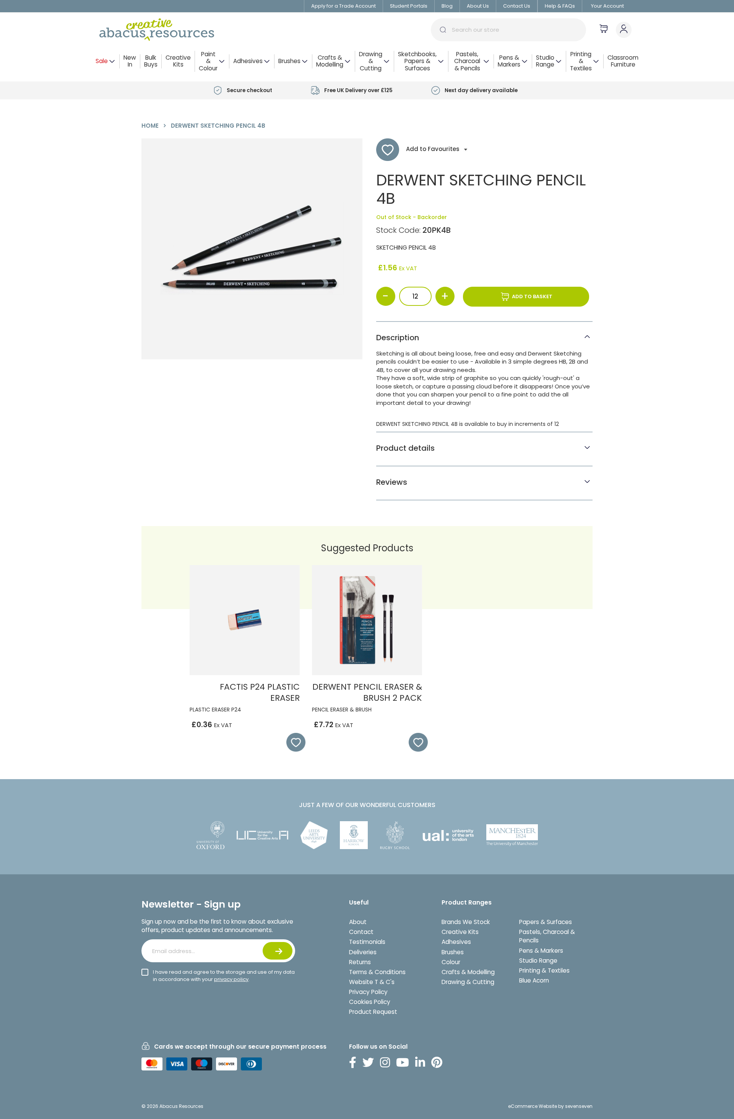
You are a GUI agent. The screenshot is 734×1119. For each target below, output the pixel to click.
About (358, 922)
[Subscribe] (277, 951)
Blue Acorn (534, 980)
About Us (478, 6)
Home (150, 126)
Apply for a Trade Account (343, 6)
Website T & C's (372, 982)
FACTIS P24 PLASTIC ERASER (260, 692)
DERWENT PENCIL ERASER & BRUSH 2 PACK (367, 692)
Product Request (373, 1012)
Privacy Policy (368, 992)
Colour (451, 962)
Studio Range (538, 961)
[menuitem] (105, 61)
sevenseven (579, 1106)
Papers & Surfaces (545, 922)
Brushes (453, 952)
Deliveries (363, 952)
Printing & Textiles (544, 970)
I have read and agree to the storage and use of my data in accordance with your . (224, 975)
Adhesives (456, 942)
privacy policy (231, 979)
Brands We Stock (466, 922)
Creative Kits (460, 932)
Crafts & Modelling (468, 972)
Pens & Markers (541, 951)
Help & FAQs (560, 6)
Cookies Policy (369, 1002)
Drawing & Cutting (468, 982)
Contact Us (516, 6)
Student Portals (408, 6)
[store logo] (156, 29)
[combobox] (508, 29)
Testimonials (367, 942)
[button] (292, 742)
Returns (360, 962)
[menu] (367, 61)
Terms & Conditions (377, 972)
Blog (447, 6)
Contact (361, 932)
